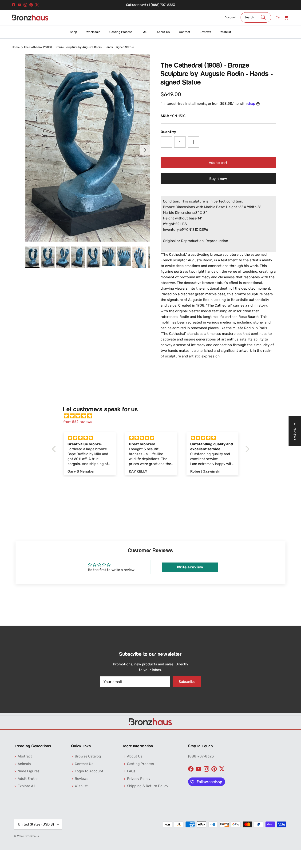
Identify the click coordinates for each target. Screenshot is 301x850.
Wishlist (225, 32)
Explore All (26, 786)
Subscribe (187, 682)
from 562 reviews (77, 422)
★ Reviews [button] (295, 431)
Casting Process (120, 32)
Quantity (168, 132)
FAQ (144, 32)
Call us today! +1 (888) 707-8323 (150, 5)
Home (16, 47)
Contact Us (84, 764)
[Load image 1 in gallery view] (87, 148)
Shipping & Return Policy (147, 786)
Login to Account (89, 771)
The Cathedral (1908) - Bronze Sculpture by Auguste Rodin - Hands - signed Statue (79, 47)
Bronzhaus (32, 836)
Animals (24, 764)
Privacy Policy (138, 779)
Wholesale (93, 32)
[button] (54, 449)
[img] (153, 416)
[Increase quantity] (193, 142)
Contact (184, 32)
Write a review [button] (190, 567)
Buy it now (218, 179)
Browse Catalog (88, 756)
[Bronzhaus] (30, 17)
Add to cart (218, 163)
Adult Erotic (27, 779)
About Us (163, 32)
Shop (73, 32)
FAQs (131, 771)
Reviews (205, 32)
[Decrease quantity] (166, 142)
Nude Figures (29, 771)
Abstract (25, 756)
